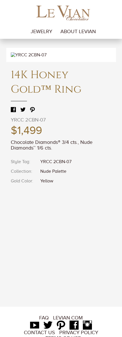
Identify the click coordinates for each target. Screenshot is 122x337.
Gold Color (21, 181)
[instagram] (87, 326)
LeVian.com (68, 318)
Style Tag (20, 161)
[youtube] (34, 326)
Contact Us (39, 332)
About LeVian (78, 31)
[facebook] (74, 326)
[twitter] (47, 326)
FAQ (44, 318)
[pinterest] (61, 326)
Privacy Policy (78, 332)
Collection (21, 171)
